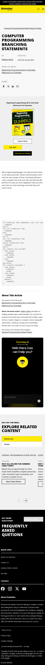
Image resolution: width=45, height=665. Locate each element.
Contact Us (5, 563)
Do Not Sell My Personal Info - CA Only (15, 646)
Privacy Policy (5, 635)
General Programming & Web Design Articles (23, 28)
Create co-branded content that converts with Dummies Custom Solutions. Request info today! (22, 2)
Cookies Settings (7, 641)
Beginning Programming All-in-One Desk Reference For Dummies (18, 71)
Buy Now (13, 147)
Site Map (4, 573)
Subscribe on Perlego (22, 153)
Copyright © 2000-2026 (9, 651)
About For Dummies (8, 557)
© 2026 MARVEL (7, 663)
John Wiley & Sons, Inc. (28, 651)
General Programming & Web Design (17, 332)
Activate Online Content (9, 568)
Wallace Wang (7, 59)
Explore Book (23, 141)
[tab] (22, 439)
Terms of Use (6, 630)
